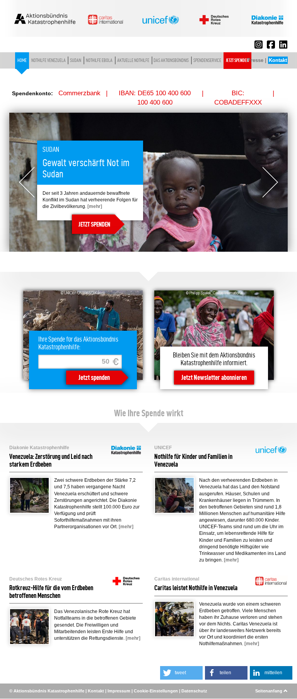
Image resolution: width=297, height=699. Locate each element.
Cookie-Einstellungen (156, 691)
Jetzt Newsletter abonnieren (214, 377)
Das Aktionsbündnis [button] (171, 60)
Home (22, 60)
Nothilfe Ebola (99, 60)
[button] (181, 673)
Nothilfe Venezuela (48, 60)
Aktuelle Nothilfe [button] (133, 60)
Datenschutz (194, 691)
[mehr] (94, 206)
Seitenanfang (269, 691)
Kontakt (278, 60)
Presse (255, 60)
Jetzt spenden (237, 60)
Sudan (75, 60)
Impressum (119, 691)
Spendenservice (207, 60)
